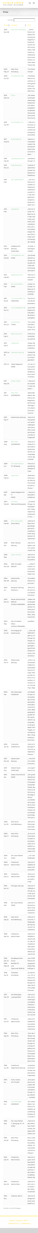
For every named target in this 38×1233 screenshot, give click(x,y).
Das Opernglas (16, 1101)
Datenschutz (13, 1223)
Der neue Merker (17, 284)
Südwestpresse (16, 165)
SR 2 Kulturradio (17, 521)
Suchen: (10, 20)
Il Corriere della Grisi (18, 298)
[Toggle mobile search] (30, 3)
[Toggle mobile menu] (34, 3)
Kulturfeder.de (16, 139)
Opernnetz (15, 475)
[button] (8, 25)
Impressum (26, 1223)
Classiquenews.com (18, 158)
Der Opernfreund (17, 179)
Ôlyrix (13, 95)
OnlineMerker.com (17, 255)
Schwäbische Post (17, 76)
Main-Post (14, 393)
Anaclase (14, 502)
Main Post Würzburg (18, 29)
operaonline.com (17, 275)
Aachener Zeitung (17, 352)
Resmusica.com (16, 334)
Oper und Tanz (16, 555)
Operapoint (15, 209)
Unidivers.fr (15, 343)
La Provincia (15, 322)
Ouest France (15, 381)
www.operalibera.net (18, 308)
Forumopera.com (17, 122)
